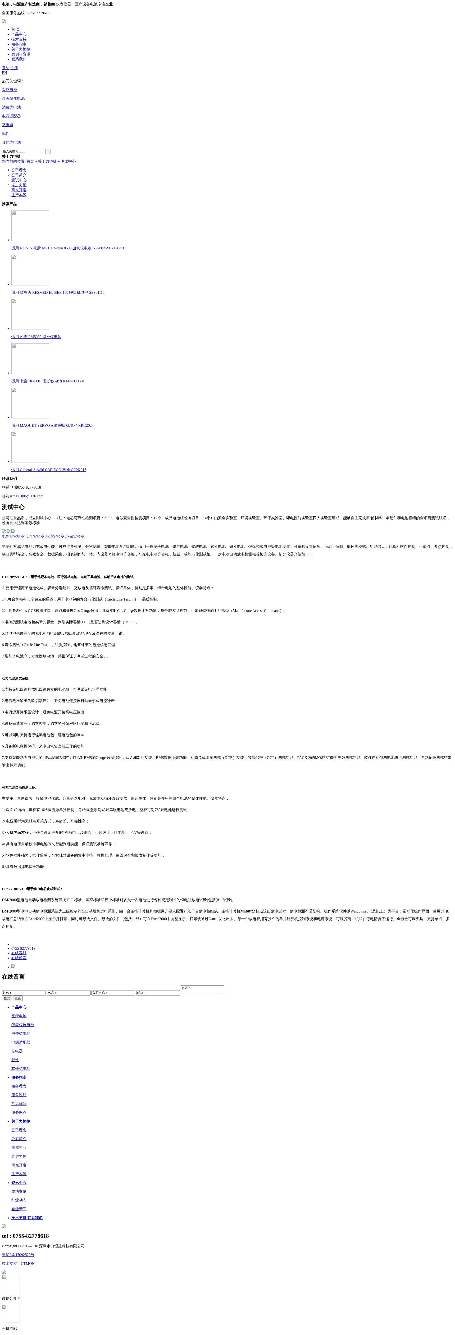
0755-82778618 (23, 948)
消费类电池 (20, 1034)
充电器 (17, 1051)
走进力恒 (19, 185)
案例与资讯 (20, 54)
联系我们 (19, 59)
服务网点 (19, 1112)
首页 (30, 161)
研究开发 (19, 190)
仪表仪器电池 (22, 1025)
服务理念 (19, 1086)
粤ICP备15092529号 (18, 1255)
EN (4, 73)
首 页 (15, 29)
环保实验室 (74, 536)
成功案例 (19, 1191)
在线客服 (19, 953)
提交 (7, 998)
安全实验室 (35, 536)
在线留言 (19, 958)
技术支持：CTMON (18, 1264)
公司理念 (19, 170)
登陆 (5, 68)
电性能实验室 (13, 536)
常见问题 (19, 1104)
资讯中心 (19, 1183)
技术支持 (19, 39)
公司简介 (19, 175)
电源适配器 (20, 1042)
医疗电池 (19, 1016)
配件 (15, 1060)
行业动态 (19, 1200)
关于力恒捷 (20, 49)
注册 (14, 68)
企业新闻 (19, 1209)
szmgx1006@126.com (26, 496)
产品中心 (19, 34)
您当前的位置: (14, 161)
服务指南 (19, 44)
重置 (18, 998)
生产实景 (19, 195)
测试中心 (68, 161)
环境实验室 (55, 536)
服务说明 (19, 1095)
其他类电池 (20, 1069)
